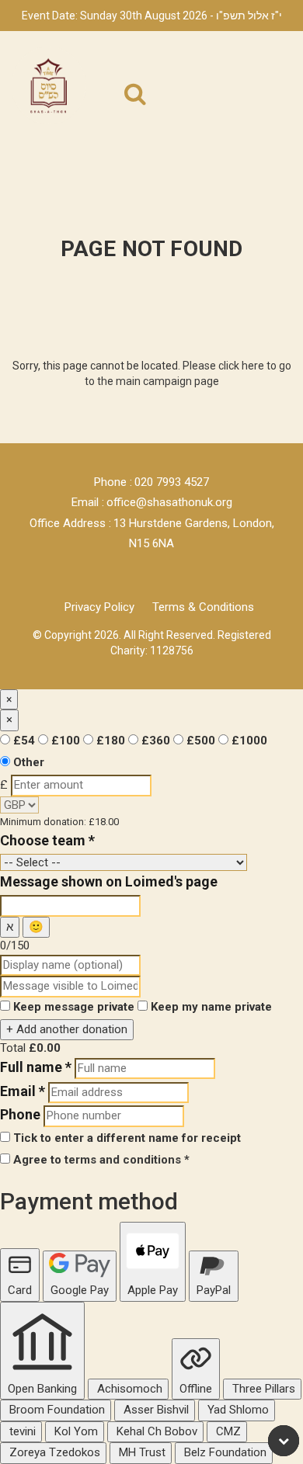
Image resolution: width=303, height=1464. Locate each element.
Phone (20, 1114)
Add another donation (66, 1029)
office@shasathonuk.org (169, 502)
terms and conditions (122, 1160)
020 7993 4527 (171, 482)
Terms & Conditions (203, 607)
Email (22, 1091)
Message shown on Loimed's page (109, 881)
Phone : (113, 482)
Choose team (47, 840)
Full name (35, 1067)
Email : (87, 502)
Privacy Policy (99, 607)
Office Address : (70, 523)
